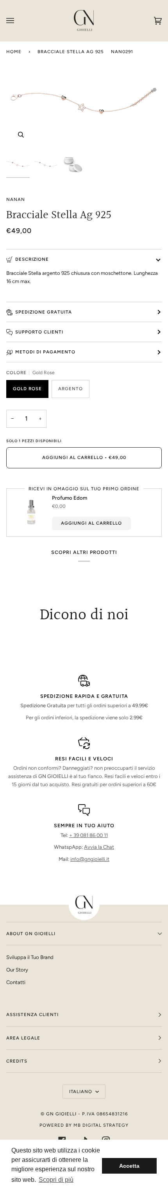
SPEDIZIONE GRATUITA (43, 312)
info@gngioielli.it (89, 859)
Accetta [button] (129, 1166)
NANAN (15, 199)
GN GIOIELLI (61, 1114)
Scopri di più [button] (56, 1179)
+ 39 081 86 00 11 (88, 835)
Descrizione (32, 259)
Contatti (15, 982)
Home (13, 51)
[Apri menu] (18, 20)
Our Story (17, 970)
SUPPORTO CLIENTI (39, 332)
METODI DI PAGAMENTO (45, 352)
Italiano (81, 1091)
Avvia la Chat (99, 847)
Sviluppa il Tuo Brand (30, 957)
